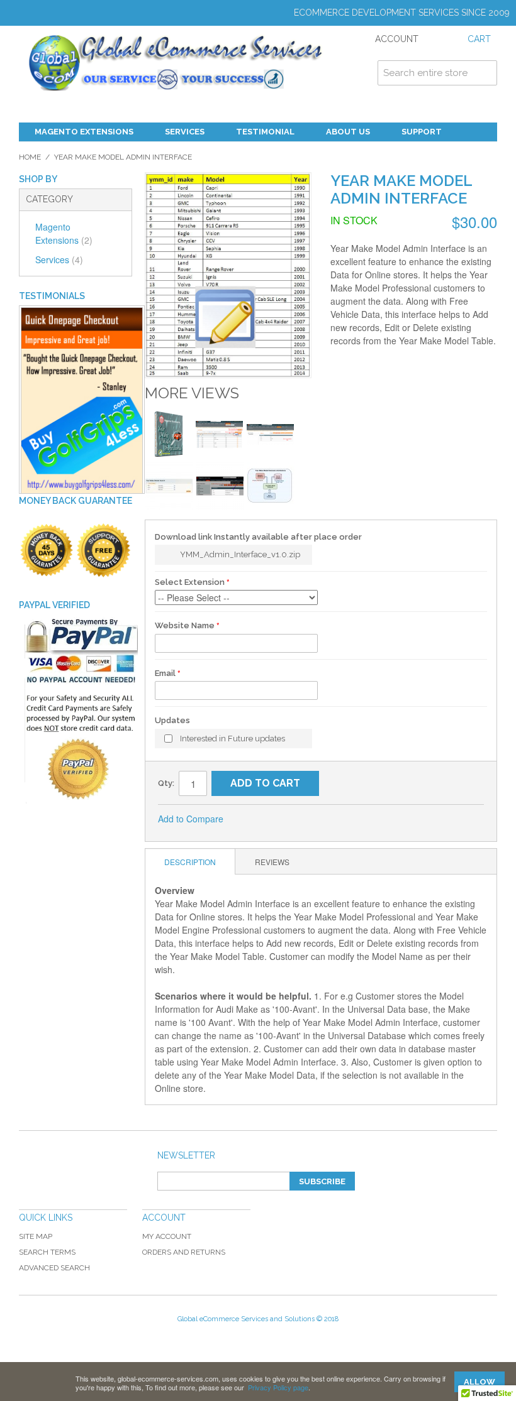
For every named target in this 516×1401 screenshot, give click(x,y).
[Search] (484, 72)
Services (185, 131)
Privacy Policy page (278, 1387)
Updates (172, 720)
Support (421, 131)
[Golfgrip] (82, 400)
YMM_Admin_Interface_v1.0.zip (240, 554)
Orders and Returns (183, 1252)
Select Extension (190, 582)
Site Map (35, 1236)
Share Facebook (275, 819)
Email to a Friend (250, 819)
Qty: (166, 783)
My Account (166, 1236)
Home (30, 157)
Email (165, 673)
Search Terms (47, 1252)
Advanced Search (54, 1267)
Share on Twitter (300, 819)
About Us (348, 131)
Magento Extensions (84, 131)
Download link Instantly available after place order (258, 537)
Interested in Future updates (232, 738)
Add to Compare (190, 818)
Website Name (185, 625)
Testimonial (265, 131)
